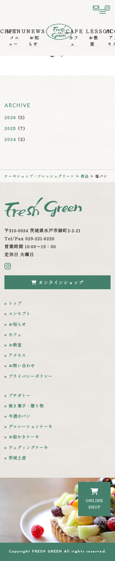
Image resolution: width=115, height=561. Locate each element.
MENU (13, 37)
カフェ (15, 334)
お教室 (15, 345)
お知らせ (17, 324)
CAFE (73, 37)
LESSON (93, 37)
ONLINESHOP (94, 503)
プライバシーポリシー (31, 376)
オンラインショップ (60, 282)
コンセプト (20, 313)
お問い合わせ (22, 365)
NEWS (33, 37)
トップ (15, 303)
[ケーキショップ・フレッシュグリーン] (53, 31)
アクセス (17, 355)
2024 (10, 139)
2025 (10, 128)
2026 (10, 117)
